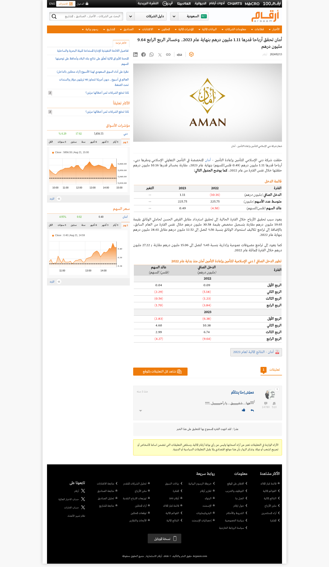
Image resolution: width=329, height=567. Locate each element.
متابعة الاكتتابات (105, 484)
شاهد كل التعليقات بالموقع (159, 371)
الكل (52, 143)
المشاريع (110, 29)
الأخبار (276, 29)
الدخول (80, 4)
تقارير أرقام (206, 491)
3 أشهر (105, 143)
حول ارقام (238, 506)
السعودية (193, 16)
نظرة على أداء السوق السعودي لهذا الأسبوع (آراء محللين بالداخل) (93, 72)
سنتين (73, 143)
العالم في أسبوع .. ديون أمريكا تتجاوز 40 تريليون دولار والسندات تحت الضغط (94, 82)
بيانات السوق (172, 484)
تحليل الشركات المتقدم (135, 484)
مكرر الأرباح (270, 506)
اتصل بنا (239, 498)
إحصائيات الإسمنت (202, 521)
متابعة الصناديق (105, 491)
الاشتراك (63, 4)
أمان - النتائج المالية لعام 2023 (253, 352)
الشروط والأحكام (235, 513)
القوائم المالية (269, 491)
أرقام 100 (174, 498)
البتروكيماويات (204, 513)
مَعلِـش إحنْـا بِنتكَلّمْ (242, 392)
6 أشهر (93, 143)
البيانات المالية (209, 29)
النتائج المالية (270, 498)
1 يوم (124, 143)
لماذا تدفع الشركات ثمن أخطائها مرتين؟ (107, 93)
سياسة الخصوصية (234, 521)
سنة (83, 143)
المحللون (165, 29)
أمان (208, 160)
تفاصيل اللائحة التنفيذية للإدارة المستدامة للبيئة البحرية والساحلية (93, 51)
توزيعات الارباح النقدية (135, 498)
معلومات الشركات (235, 29)
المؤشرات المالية (186, 29)
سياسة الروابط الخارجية (231, 528)
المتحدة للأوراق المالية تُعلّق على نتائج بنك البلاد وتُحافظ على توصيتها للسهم (92, 61)
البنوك (208, 498)
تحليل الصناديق (106, 498)
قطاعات (259, 29)
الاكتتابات (147, 29)
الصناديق (128, 29)
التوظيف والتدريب (234, 491)
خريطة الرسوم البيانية (200, 484)
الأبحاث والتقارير (138, 521)
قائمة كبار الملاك (268, 484)
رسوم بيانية (91, 29)
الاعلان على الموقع (235, 484)
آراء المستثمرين (268, 513)
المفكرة (273, 521)
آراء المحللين (141, 506)
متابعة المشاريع (106, 506)
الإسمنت (207, 506)
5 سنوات (62, 143)
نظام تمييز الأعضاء (76, 516)
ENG (52, 3)
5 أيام (115, 143)
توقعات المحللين (139, 513)
